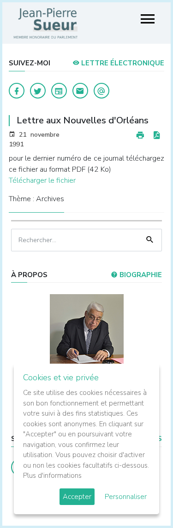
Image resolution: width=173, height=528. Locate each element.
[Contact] (80, 91)
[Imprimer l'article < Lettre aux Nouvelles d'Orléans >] (140, 135)
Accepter (77, 496)
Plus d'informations (52, 475)
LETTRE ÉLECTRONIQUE (121, 63)
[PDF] (156, 135)
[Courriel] (101, 91)
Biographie (140, 274)
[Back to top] (144, 499)
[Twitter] (38, 91)
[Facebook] (16, 91)
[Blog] (59, 91)
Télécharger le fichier (42, 180)
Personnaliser (126, 496)
